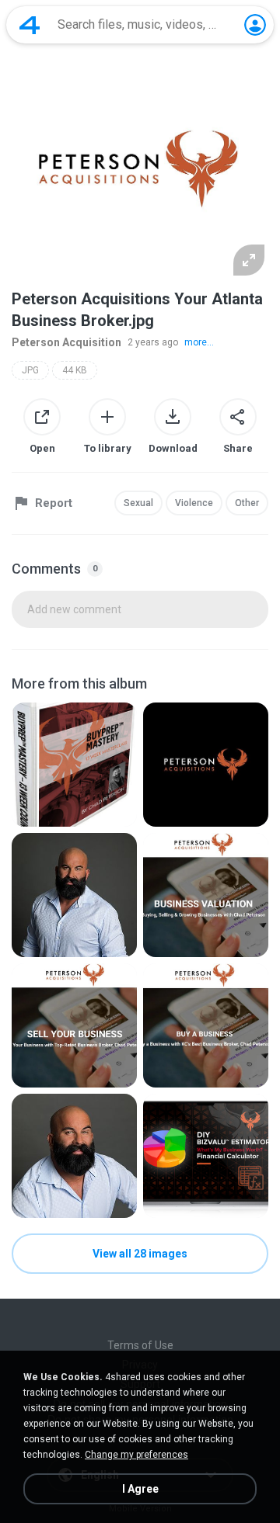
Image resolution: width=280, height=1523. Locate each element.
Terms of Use (140, 1345)
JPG (30, 370)
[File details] (74, 765)
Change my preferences (136, 1454)
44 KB (74, 370)
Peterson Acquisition (66, 342)
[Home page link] (30, 25)
